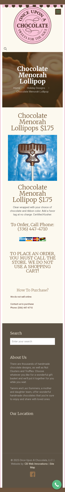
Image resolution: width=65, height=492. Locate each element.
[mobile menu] (58, 12)
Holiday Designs (36, 88)
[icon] (32, 474)
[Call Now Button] (57, 484)
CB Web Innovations (36, 463)
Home (16, 88)
